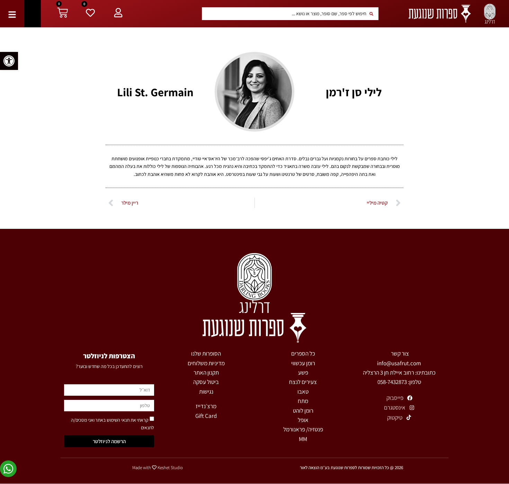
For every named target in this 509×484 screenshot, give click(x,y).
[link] (9, 61)
